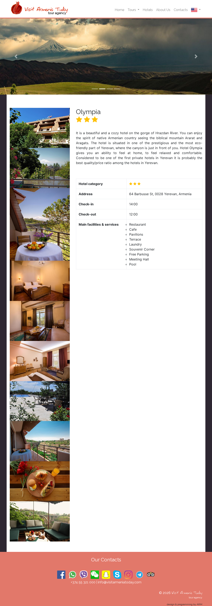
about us (163, 10)
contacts (181, 10)
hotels (148, 10)
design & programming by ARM (184, 604)
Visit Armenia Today (186, 593)
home (119, 10)
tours (132, 10)
